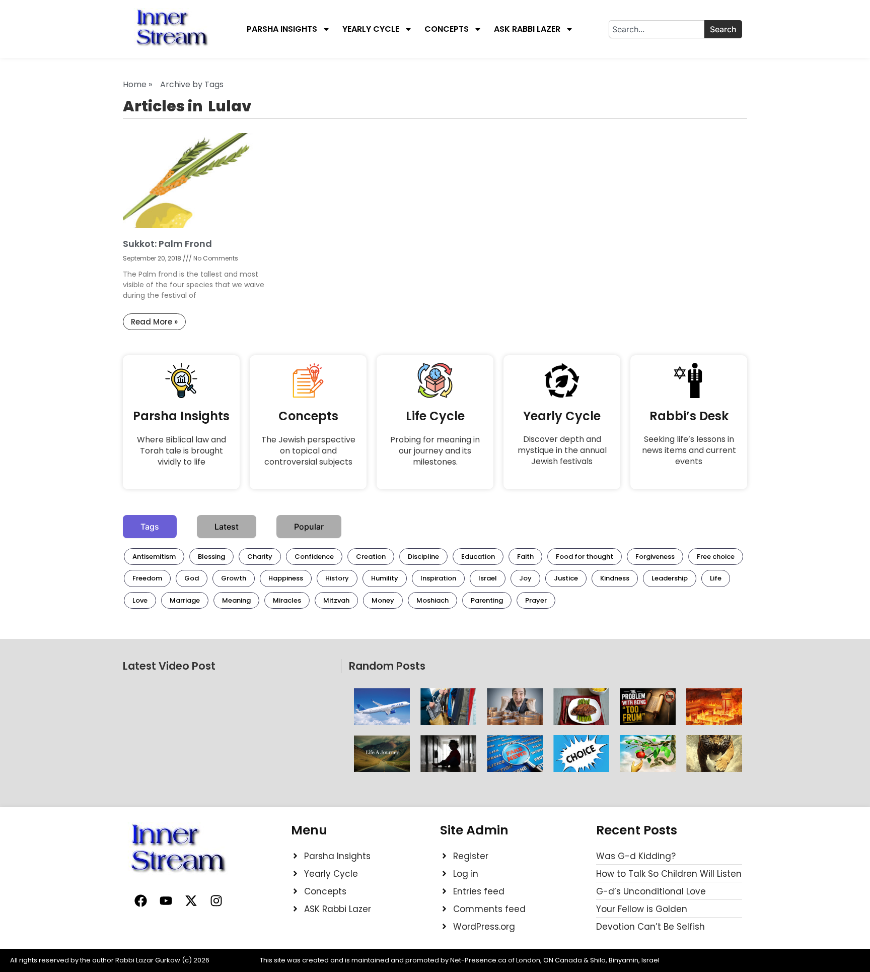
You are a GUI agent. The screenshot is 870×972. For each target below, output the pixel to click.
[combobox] (656, 29)
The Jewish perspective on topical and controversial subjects (308, 451)
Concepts (446, 29)
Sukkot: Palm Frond (167, 243)
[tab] (150, 526)
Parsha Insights (282, 29)
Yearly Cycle (370, 29)
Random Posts (387, 666)
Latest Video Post (169, 666)
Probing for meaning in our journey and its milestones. (435, 451)
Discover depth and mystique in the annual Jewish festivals (562, 450)
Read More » (154, 321)
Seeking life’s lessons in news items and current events (689, 450)
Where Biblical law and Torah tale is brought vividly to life (181, 451)
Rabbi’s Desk (689, 416)
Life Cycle (435, 416)
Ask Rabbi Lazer (527, 29)
